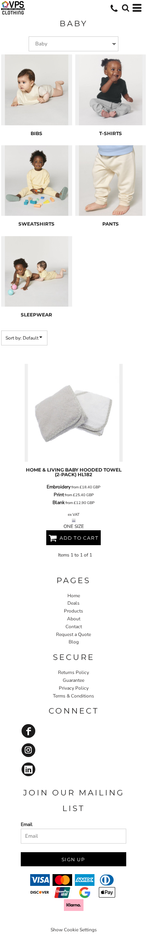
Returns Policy (73, 672)
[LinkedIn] (28, 769)
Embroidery (59, 487)
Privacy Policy (74, 688)
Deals (73, 603)
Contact (73, 626)
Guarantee (73, 680)
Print (59, 494)
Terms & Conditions (73, 696)
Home (73, 596)
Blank (59, 502)
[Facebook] (28, 731)
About (73, 619)
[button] (125, 8)
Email (27, 824)
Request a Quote (73, 634)
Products (73, 611)
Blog (74, 642)
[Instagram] (28, 750)
